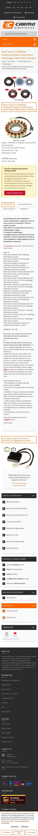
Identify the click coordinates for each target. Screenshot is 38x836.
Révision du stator (12, 535)
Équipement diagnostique (15, 528)
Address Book (6, 728)
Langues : (9, 2)
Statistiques (15, 826)
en (15, 2)
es (30, 2)
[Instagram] (16, 783)
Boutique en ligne (12, 548)
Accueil (4, 61)
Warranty (24, 209)
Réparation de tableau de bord (16, 508)
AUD (22, 7)
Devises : (9, 7)
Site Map (4, 703)
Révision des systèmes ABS (15, 541)
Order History (6, 724)
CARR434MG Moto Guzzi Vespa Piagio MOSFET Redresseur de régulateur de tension (19, 477)
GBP (14, 7)
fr (27, 2)
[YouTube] (23, 783)
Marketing (25, 826)
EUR (18, 7)
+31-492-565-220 (11, 611)
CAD (26, 7)
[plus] (33, 495)
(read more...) (18, 669)
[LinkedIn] (29, 783)
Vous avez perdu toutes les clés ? (17, 515)
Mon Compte (6, 733)
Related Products (25, 204)
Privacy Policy (6, 689)
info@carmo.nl (11, 617)
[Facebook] (10, 783)
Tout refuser (6, 832)
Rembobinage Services (24, 61)
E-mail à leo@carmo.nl (15, 193)
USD (30, 7)
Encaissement (20, 17)
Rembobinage (6, 64)
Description (8, 204)
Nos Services (11, 61)
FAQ (3, 707)
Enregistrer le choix (19, 832)
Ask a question (9, 209)
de (21, 2)
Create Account (7, 742)
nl (18, 2)
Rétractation (6, 712)
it (24, 2)
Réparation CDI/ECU (13, 502)
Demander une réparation (10, 680)
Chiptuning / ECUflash (13, 522)
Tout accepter (31, 832)
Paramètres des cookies (10, 694)
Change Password (8, 737)
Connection (30, 13)
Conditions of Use (7, 698)
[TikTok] (4, 783)
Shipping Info (6, 685)
